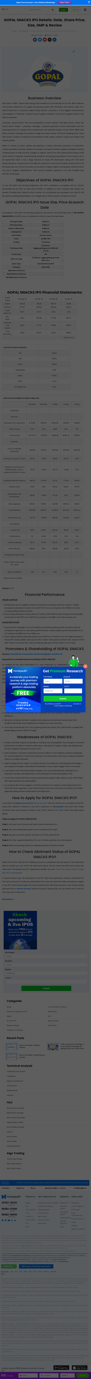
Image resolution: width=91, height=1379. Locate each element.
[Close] (85, 666)
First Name (48, 677)
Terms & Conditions (67, 704)
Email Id (67, 677)
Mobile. (46, 686)
